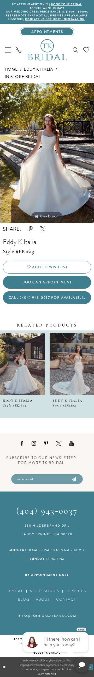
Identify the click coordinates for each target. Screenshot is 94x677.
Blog (24, 599)
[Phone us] (18, 50)
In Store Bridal (23, 77)
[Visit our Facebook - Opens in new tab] (22, 443)
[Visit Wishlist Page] (86, 50)
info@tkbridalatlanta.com (47, 615)
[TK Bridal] (47, 50)
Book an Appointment (47, 282)
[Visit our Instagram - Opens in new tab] (33, 443)
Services (76, 591)
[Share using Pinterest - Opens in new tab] (30, 229)
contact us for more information (55, 19)
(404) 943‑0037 (47, 511)
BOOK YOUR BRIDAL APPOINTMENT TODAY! (56, 6)
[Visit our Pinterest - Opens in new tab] (46, 443)
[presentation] (22, 364)
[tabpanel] (47, 153)
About (43, 599)
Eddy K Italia (38, 69)
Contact (66, 599)
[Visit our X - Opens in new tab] (58, 443)
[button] (8, 50)
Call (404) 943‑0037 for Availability (48, 297)
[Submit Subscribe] (73, 479)
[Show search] (75, 50)
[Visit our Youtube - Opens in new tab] (71, 443)
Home (11, 69)
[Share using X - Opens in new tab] (43, 229)
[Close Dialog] (4, 667)
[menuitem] (8, 50)
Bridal (16, 591)
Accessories (45, 591)
